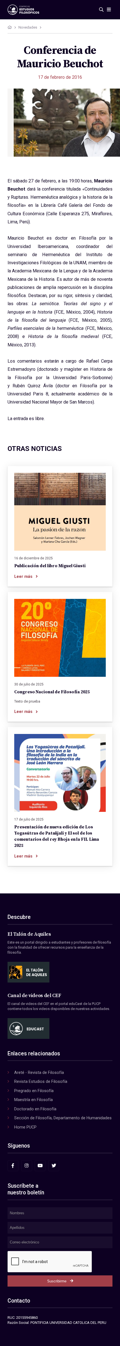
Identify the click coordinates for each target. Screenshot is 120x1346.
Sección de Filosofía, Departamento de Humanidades (63, 1117)
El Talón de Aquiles (29, 934)
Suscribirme (56, 1281)
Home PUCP (25, 1127)
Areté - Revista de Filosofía (39, 1072)
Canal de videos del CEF (34, 996)
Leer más (23, 576)
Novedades (27, 27)
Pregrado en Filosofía (34, 1090)
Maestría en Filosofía (33, 1099)
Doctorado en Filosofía (35, 1108)
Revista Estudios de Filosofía (40, 1081)
